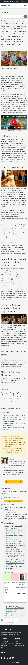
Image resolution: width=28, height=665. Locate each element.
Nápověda (4, 645)
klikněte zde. (5, 493)
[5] (16, 600)
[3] (13, 600)
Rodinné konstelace (15, 587)
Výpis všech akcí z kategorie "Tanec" (16, 616)
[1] (10, 600)
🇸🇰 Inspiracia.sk (4, 647)
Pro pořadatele (15, 1)
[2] (11, 600)
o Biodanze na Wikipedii (16, 427)
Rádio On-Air (24, 1)
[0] (8, 600)
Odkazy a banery (19, 643)
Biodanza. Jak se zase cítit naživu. (12, 419)
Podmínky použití (5, 641)
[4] (14, 600)
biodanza (11, 620)
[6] (17, 600)
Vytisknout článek (9, 504)
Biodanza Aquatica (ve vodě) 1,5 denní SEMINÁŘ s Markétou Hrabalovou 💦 (15, 532)
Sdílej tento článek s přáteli (14, 482)
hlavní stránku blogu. (10, 512)
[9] (22, 600)
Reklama (7, 1)
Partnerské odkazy (19, 645)
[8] (21, 600)
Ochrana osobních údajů (7, 643)
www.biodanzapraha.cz (16, 474)
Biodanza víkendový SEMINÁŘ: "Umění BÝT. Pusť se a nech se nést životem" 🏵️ (15, 562)
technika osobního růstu (10, 622)
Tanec (5, 509)
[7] (19, 600)
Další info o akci (15, 593)
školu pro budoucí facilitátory (14, 366)
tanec (6, 620)
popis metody (18, 620)
